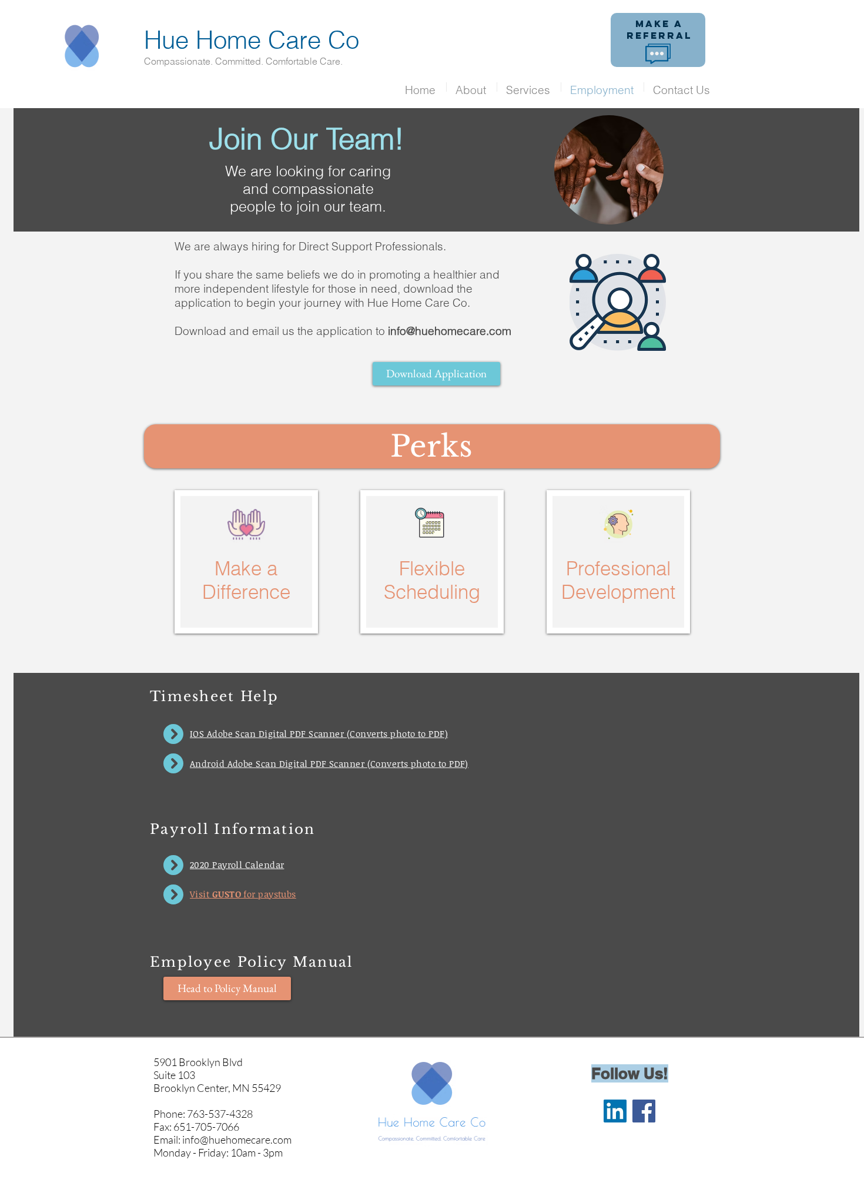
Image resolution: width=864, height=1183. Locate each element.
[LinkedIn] (615, 1111)
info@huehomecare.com (449, 331)
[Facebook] (643, 1111)
